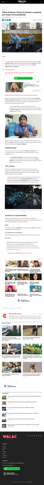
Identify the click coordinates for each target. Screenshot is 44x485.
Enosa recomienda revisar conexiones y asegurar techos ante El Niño (20, 418)
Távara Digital (29, 482)
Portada (4, 446)
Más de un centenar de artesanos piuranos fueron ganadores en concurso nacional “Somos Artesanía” (23, 425)
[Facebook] (3, 60)
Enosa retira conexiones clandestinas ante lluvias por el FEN (31, 338)
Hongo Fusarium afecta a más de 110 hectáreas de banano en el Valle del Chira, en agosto (32, 357)
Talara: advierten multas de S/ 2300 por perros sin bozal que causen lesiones (32, 375)
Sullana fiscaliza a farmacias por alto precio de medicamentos (21, 95)
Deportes (4, 457)
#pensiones (23, 247)
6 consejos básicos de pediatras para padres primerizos (10, 375)
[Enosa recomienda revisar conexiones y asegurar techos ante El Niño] (4, 420)
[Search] (40, 2)
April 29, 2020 (28, 253)
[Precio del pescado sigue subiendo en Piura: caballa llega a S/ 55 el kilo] (4, 409)
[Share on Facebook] (3, 20)
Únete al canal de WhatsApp (25, 78)
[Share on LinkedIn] (10, 20)
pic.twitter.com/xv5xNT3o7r (14, 249)
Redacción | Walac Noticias (6, 17)
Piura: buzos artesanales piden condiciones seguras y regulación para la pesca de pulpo (11, 339)
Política (4, 453)
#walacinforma (35, 247)
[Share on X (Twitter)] (5, 20)
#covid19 (28, 247)
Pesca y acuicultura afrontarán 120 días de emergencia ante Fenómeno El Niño (11, 356)
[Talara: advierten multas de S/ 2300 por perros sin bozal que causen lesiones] (32, 367)
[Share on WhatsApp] (7, 20)
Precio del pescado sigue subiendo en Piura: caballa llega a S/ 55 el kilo (20, 407)
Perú (3, 449)
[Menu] (3, 2)
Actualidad (4, 9)
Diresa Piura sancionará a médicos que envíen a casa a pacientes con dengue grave (23, 413)
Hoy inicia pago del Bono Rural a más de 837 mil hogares (19, 72)
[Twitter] (3, 63)
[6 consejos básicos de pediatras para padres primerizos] (11, 367)
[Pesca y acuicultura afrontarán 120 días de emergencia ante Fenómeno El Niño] (11, 349)
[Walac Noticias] (22, 2)
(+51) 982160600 (9, 465)
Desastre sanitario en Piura (16, 308)
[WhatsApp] (3, 66)
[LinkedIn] (3, 69)
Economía (4, 451)
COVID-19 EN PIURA (6, 308)
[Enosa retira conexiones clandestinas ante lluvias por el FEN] (32, 330)
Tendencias (5, 455)
